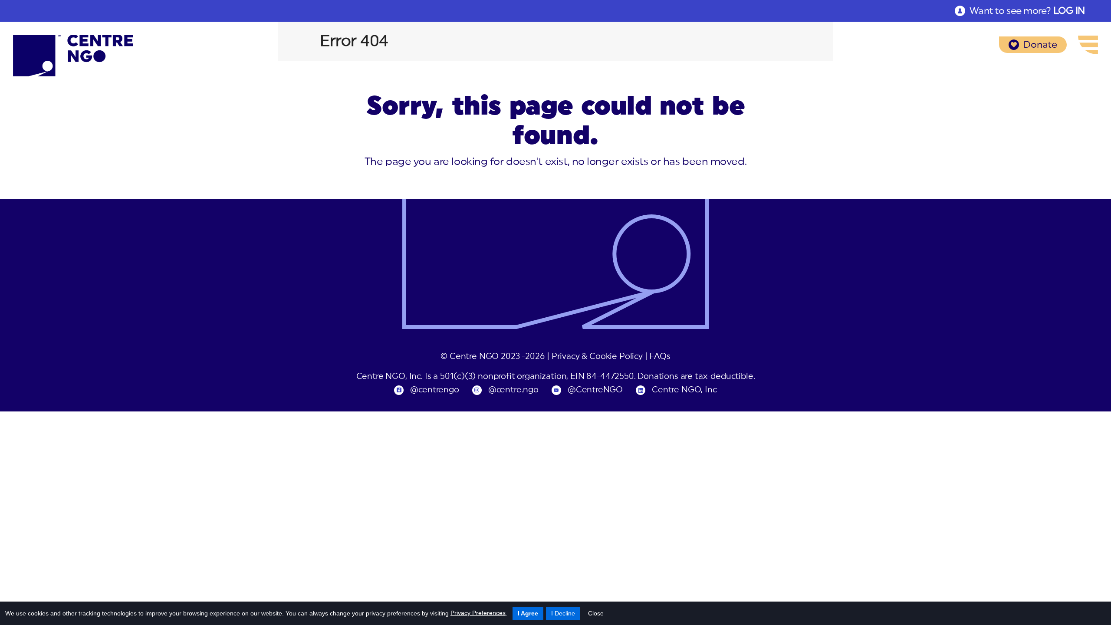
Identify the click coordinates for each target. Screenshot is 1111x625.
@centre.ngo (513, 390)
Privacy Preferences (478, 612)
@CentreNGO (595, 390)
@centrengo (434, 390)
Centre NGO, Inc (684, 390)
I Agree (528, 613)
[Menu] (1088, 45)
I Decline (563, 613)
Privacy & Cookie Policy (597, 356)
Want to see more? (1027, 11)
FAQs (659, 356)
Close (596, 613)
